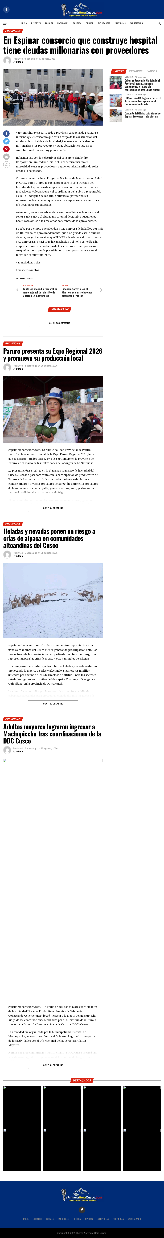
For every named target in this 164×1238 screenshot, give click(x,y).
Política (77, 23)
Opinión (90, 23)
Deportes (36, 23)
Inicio (24, 23)
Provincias (120, 23)
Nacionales (62, 23)
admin (19, 62)
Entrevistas (104, 23)
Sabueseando (136, 23)
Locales (49, 23)
